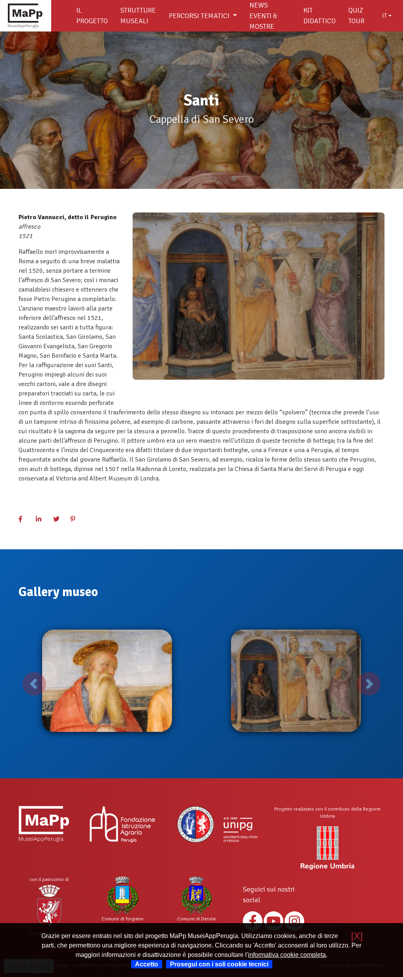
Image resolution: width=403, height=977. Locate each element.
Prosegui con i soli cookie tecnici (219, 964)
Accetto (146, 964)
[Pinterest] (76, 519)
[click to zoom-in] (107, 681)
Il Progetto (92, 15)
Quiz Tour (356, 15)
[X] (357, 936)
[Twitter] (59, 519)
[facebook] (24, 519)
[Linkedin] (42, 519)
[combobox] (387, 15)
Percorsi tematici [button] (200, 15)
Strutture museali (138, 15)
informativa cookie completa (287, 954)
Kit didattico (319, 15)
